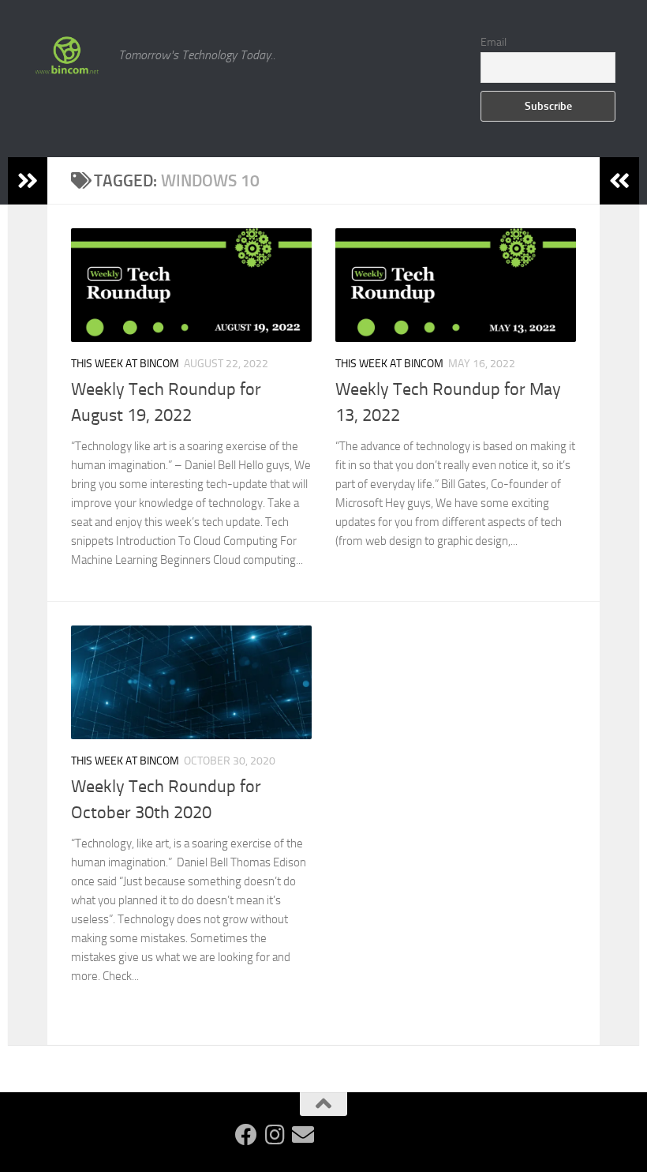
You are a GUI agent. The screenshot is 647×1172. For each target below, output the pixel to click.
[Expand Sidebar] (27, 181)
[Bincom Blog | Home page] (67, 55)
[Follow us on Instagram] (275, 1135)
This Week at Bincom (125, 363)
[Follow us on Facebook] (246, 1135)
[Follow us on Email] (303, 1135)
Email (494, 42)
